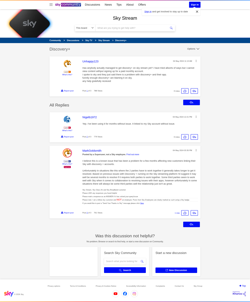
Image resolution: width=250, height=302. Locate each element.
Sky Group (198, 286)
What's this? (67, 75)
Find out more (132, 154)
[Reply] (194, 91)
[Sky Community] (68, 5)
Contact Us (179, 286)
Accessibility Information (136, 286)
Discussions (92, 4)
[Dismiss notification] (197, 12)
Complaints (160, 286)
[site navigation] (51, 4)
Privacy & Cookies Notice (106, 286)
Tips (119, 4)
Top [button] (244, 286)
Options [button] (191, 49)
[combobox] (131, 28)
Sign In (195, 4)
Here (142, 203)
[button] (196, 61)
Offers (142, 4)
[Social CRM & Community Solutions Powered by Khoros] (239, 293)
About (130, 4)
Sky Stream (125, 18)
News (108, 4)
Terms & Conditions (78, 286)
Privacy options (54, 286)
